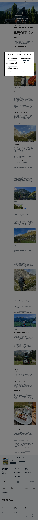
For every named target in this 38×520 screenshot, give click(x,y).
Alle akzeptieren (12, 60)
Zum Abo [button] (26, 60)
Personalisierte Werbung (12, 66)
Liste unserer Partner (26, 72)
